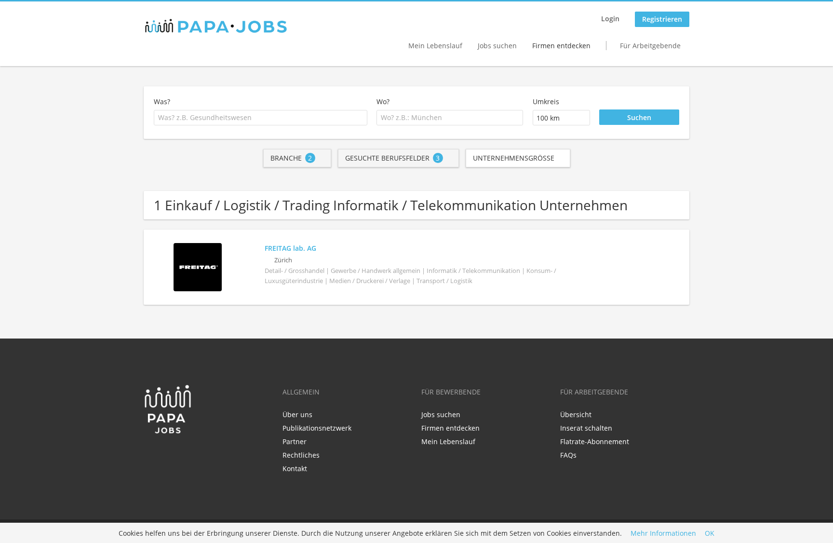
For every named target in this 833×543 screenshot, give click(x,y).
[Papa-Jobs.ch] (216, 26)
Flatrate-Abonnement (594, 441)
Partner (294, 441)
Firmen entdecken (561, 45)
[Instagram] (180, 454)
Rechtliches (301, 455)
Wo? (383, 101)
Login (610, 18)
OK (709, 533)
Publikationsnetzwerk (316, 428)
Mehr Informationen (663, 533)
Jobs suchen (497, 45)
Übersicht (575, 414)
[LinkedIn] (167, 454)
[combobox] (260, 117)
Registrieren (662, 19)
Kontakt (294, 468)
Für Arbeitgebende (650, 45)
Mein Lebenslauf (435, 45)
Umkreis (546, 101)
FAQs (568, 455)
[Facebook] (151, 454)
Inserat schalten (586, 428)
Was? (162, 101)
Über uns (297, 414)
